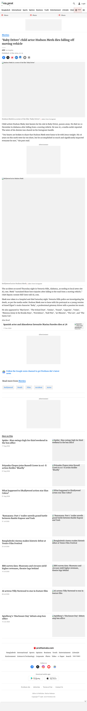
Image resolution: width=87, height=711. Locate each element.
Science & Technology (25, 656)
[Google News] (55, 667)
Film (29, 387)
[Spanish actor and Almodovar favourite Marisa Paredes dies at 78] (79, 326)
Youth (46, 10)
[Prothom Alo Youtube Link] (50, 667)
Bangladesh (6, 10)
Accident (38, 387)
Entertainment (55, 10)
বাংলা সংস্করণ (76, 656)
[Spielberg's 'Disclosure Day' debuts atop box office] (68, 626)
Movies (5, 35)
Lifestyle (65, 10)
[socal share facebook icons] (4, 59)
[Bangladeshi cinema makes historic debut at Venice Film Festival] (68, 551)
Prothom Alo (25, 687)
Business (39, 10)
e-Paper (61, 656)
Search (68, 656)
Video (54, 656)
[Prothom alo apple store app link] (51, 678)
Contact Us (59, 687)
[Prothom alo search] (74, 3)
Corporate (40, 656)
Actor (49, 387)
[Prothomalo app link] (35, 678)
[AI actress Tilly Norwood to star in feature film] (68, 601)
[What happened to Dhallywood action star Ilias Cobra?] (68, 500)
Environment (10, 656)
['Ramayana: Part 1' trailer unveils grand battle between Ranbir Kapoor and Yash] (68, 525)
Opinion (32, 10)
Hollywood (8, 387)
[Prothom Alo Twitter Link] (38, 667)
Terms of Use (47, 687)
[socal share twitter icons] (8, 59)
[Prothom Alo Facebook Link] (33, 667)
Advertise (36, 687)
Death (19, 387)
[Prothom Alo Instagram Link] (44, 667)
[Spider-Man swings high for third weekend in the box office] (68, 450)
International (16, 10)
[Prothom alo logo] (43, 648)
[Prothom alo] (8, 4)
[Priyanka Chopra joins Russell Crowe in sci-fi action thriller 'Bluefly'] (68, 475)
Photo (48, 656)
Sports (25, 10)
